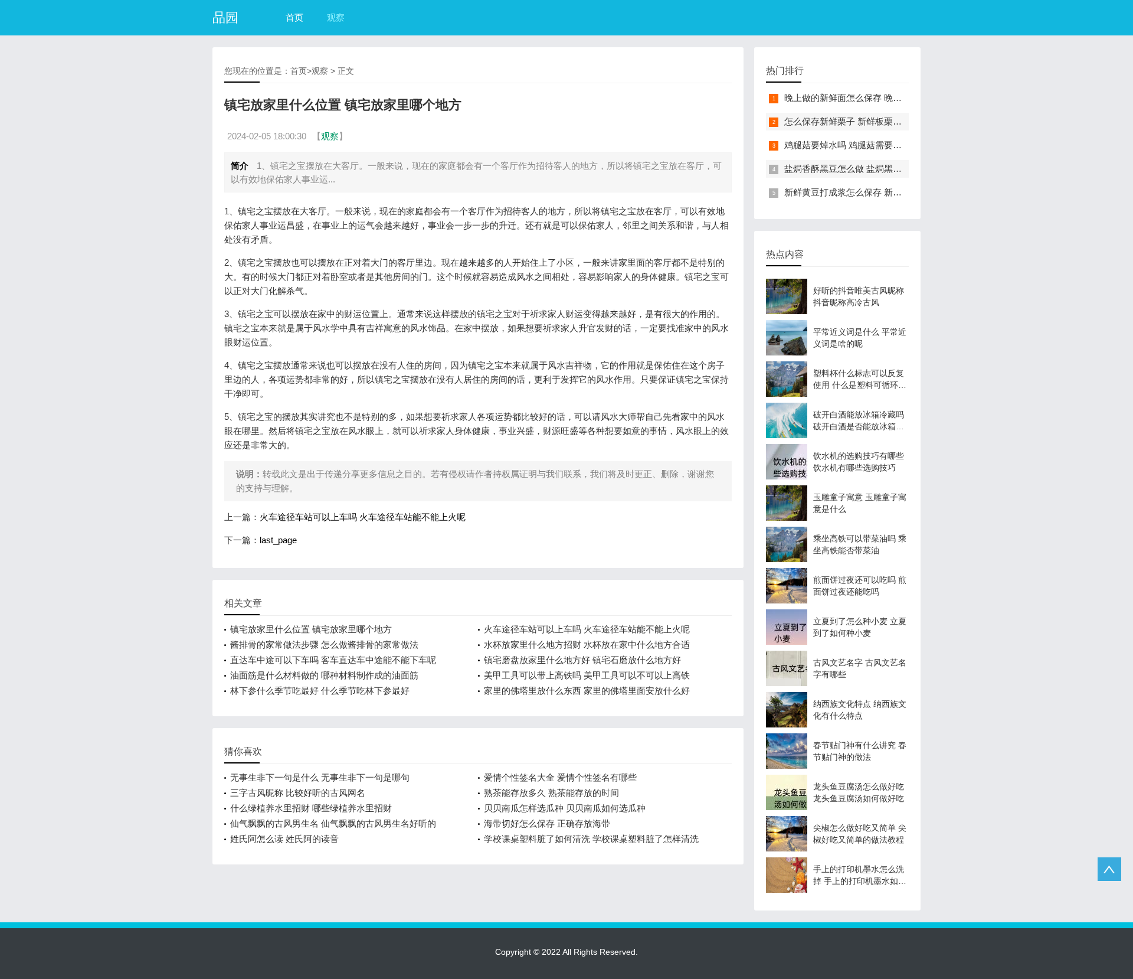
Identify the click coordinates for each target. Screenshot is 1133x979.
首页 (294, 17)
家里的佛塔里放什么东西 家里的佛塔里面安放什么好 (587, 691)
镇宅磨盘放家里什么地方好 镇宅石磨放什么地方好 (582, 660)
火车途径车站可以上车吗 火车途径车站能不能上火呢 (363, 517)
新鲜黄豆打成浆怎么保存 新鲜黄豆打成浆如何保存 (882, 192)
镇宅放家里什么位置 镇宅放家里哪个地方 (311, 629)
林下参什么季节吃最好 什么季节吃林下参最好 (320, 691)
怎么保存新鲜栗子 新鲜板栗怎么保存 (856, 121)
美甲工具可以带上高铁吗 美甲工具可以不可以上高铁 (587, 675)
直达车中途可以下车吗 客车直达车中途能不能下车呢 (333, 660)
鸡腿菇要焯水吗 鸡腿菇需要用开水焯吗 (860, 145)
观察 (336, 17)
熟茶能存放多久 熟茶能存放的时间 (551, 793)
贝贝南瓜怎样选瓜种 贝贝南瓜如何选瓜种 (565, 808)
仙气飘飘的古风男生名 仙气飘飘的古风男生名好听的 (333, 823)
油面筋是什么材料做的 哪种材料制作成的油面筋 (324, 675)
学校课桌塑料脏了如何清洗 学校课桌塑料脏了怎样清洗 (591, 839)
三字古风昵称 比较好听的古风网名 (297, 793)
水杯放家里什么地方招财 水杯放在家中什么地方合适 (587, 644)
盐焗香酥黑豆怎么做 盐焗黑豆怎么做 (856, 169)
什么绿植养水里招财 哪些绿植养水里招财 (311, 808)
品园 (225, 17)
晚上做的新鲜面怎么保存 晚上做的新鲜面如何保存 (882, 98)
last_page (278, 540)
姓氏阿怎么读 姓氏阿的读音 (284, 839)
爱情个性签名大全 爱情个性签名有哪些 (560, 777)
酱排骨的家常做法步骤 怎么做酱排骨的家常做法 (324, 644)
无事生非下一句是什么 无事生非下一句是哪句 (320, 777)
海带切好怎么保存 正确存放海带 (547, 823)
